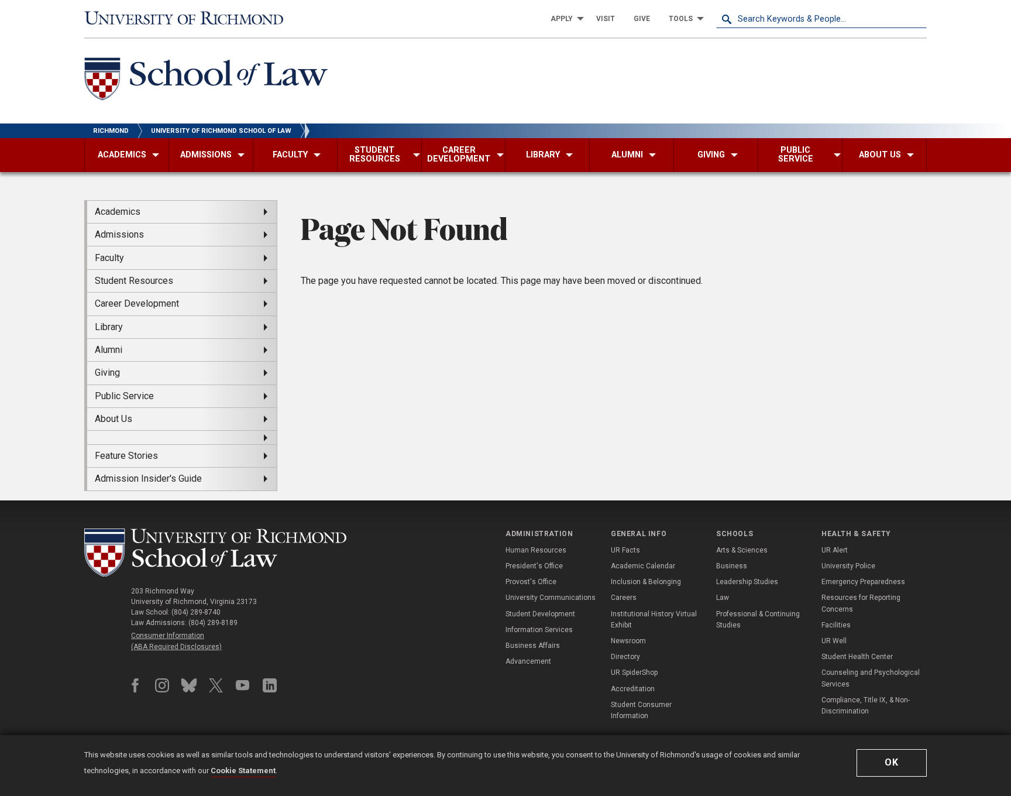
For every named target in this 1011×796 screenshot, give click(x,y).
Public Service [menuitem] (124, 396)
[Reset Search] (917, 19)
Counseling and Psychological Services (870, 678)
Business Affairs (533, 645)
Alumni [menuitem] (108, 349)
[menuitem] (564, 19)
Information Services (539, 630)
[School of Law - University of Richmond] (215, 553)
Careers (624, 597)
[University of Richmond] (189, 18)
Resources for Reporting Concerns (860, 603)
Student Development (540, 614)
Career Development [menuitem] (137, 303)
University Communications (551, 597)
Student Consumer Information (641, 710)
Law (722, 597)
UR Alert (834, 550)
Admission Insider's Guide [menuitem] (148, 478)
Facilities (836, 625)
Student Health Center (857, 657)
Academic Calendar (643, 566)
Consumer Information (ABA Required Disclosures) (176, 641)
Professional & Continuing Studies (758, 619)
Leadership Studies (747, 582)
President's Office (534, 566)
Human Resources (536, 550)
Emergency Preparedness (863, 582)
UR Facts (625, 550)
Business (731, 566)
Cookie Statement (243, 770)
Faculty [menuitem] (109, 257)
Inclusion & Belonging (646, 582)
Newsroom (628, 641)
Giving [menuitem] (107, 372)
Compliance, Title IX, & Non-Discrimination (865, 705)
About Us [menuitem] (113, 418)
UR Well (834, 641)
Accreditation (633, 689)
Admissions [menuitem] (119, 234)
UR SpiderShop (634, 672)
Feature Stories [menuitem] (126, 455)
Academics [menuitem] (117, 211)
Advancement (528, 661)
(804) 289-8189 (213, 623)
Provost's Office (531, 582)
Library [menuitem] (109, 326)
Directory (625, 657)
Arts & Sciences (742, 550)
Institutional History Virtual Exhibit (654, 619)
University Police (848, 566)
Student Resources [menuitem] (134, 280)
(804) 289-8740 (196, 612)
